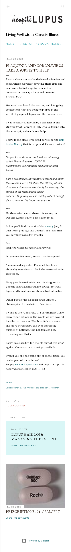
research (55, 387)
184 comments (28, 445)
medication (33, 387)
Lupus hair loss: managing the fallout (34, 436)
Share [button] (9, 382)
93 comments (22, 517)
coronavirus (19, 387)
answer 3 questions (26, 364)
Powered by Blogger (38, 540)
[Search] (63, 5)
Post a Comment (16, 405)
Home (10, 43)
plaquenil (45, 387)
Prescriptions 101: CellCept (33, 511)
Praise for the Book (32, 43)
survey (49, 226)
